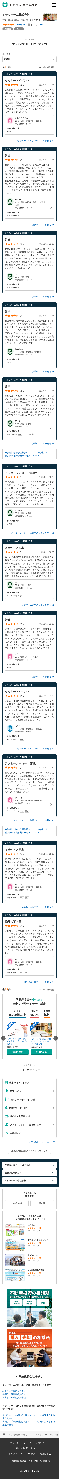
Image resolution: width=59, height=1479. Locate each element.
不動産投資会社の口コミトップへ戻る (29, 1151)
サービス (27, 1443)
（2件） (24, 1099)
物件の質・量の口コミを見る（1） (40, 981)
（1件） (19, 1108)
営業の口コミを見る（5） (44, 224)
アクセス (14, 1443)
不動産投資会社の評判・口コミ (21, 1435)
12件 (40, 24)
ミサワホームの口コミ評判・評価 (18, 74)
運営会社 (44, 1454)
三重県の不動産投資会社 (14, 1397)
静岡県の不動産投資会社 (14, 1394)
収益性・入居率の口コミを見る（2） (39, 605)
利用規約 (31, 1453)
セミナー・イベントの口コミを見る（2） (37, 140)
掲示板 (42, 1203)
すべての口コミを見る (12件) (43, 1141)
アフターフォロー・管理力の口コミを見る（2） (34, 533)
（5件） (16, 1091)
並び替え (6, 54)
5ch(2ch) (17, 1203)
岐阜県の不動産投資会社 (14, 1391)
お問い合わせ (42, 1443)
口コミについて (15, 1453)
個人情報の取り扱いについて (29, 1448)
